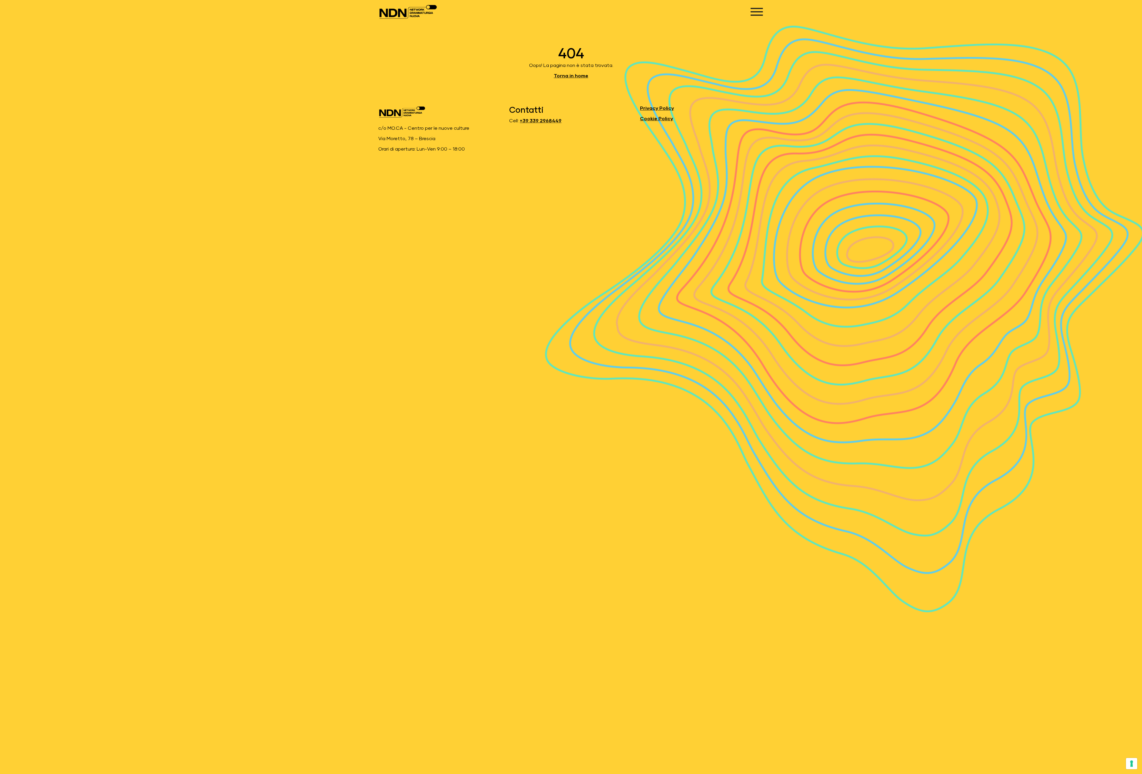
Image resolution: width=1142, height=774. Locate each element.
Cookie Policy (656, 118)
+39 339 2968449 (540, 120)
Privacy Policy (657, 108)
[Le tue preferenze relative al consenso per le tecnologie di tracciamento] (1131, 763)
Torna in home (571, 76)
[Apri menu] (757, 12)
